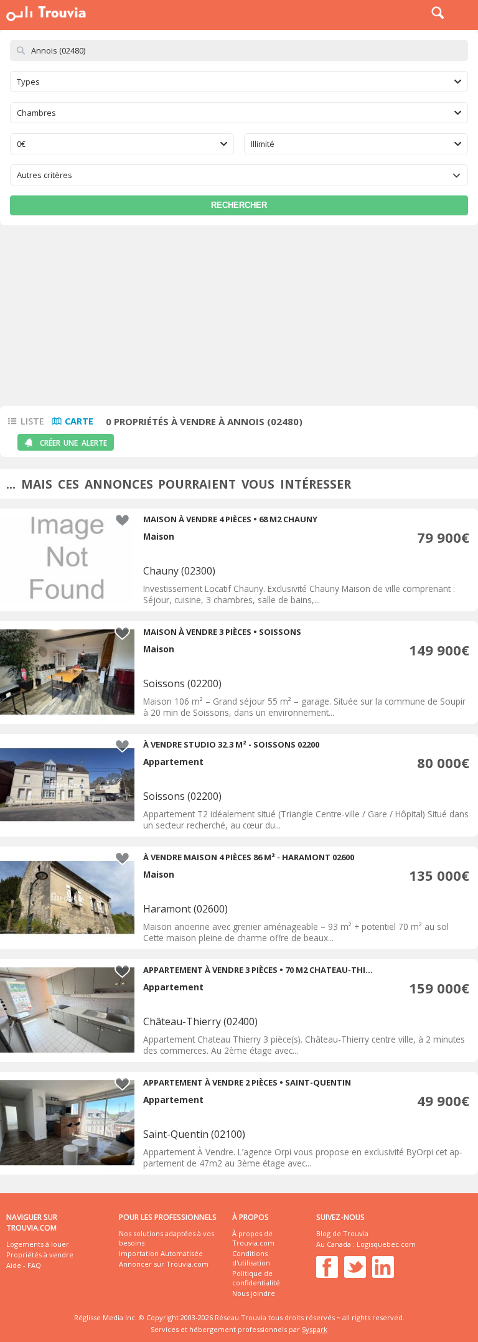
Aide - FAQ (23, 1265)
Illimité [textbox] (262, 143)
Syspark (314, 1329)
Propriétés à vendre (39, 1254)
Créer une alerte (73, 443)
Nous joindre (253, 1293)
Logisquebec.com (386, 1244)
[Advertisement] (239, 319)
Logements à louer (37, 1244)
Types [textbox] (28, 81)
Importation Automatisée (161, 1253)
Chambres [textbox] (36, 112)
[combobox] (239, 81)
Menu (465, 12)
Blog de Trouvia (342, 1233)
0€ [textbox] (21, 143)
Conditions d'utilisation (251, 1258)
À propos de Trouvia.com (253, 1238)
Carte (79, 421)
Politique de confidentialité (256, 1278)
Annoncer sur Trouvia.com (164, 1264)
